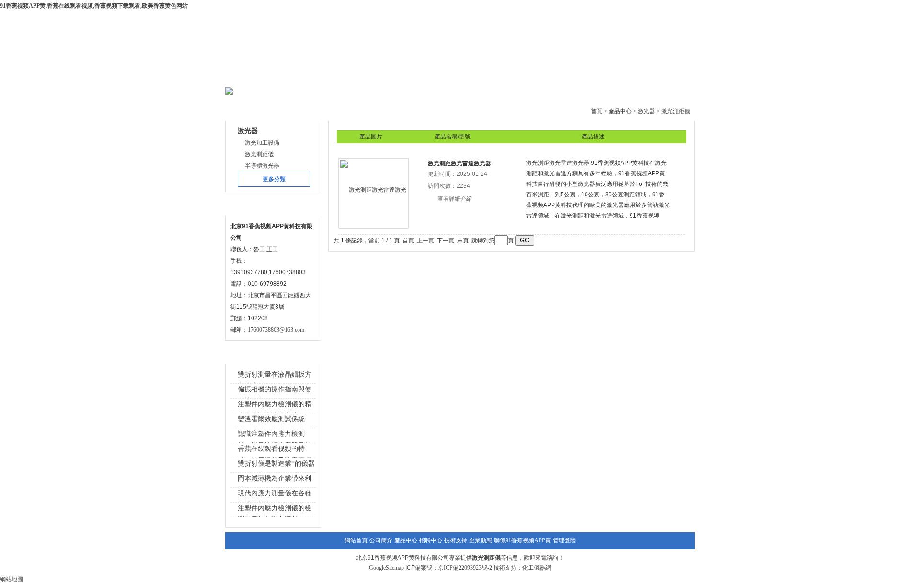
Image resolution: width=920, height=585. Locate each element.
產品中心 (372, 76)
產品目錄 (248, 109)
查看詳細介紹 (454, 198)
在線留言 (604, 76)
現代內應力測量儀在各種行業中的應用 (274, 499)
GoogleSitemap (386, 567)
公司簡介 (314, 76)
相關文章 (248, 352)
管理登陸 (564, 540)
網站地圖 (11, 579)
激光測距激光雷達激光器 (459, 163)
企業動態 (546, 76)
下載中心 (430, 76)
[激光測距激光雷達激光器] (374, 192)
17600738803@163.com (276, 329)
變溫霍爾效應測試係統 (271, 419)
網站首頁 (256, 76)
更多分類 (274, 179)
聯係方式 (248, 204)
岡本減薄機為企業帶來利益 (274, 484)
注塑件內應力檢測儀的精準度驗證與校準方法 (274, 410)
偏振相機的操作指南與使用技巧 (274, 395)
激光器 (646, 111)
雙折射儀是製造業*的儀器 (276, 463)
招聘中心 (430, 540)
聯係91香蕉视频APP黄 (522, 540)
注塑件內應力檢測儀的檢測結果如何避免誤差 (274, 514)
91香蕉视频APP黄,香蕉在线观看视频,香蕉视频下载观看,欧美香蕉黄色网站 (94, 5)
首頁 (596, 111)
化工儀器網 (536, 567)
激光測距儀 (675, 111)
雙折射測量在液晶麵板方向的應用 (274, 380)
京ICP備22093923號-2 (465, 567)
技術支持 (488, 76)
